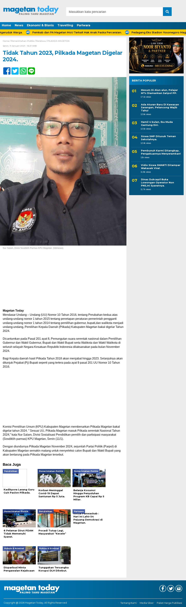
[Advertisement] (63, 281)
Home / (7, 41)
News (19, 25)
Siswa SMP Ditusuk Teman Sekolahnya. (158, 138)
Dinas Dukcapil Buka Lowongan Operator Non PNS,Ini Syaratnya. (157, 182)
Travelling (65, 25)
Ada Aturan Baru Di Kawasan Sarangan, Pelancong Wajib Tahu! (160, 107)
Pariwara (83, 25)
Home (6, 25)
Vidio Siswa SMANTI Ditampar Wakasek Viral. (160, 167)
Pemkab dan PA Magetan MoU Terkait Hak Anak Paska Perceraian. (63, 32)
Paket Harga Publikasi (169, 603)
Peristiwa (41, 41)
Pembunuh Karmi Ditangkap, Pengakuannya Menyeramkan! (161, 152)
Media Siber (147, 603)
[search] (167, 11)
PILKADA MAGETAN (58, 41)
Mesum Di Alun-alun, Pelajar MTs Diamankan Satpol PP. (159, 91)
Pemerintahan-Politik (22, 41)
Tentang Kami (128, 603)
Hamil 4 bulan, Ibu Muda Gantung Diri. (157, 123)
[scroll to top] (176, 602)
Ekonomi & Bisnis (40, 25)
